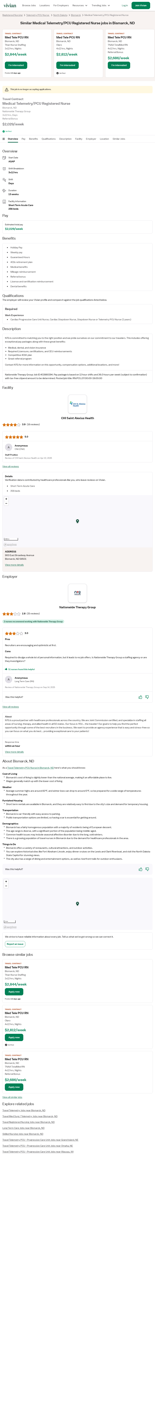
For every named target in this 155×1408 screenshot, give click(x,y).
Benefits (33, 138)
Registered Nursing (12, 15)
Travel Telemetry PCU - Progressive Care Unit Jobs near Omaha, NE (37, 1145)
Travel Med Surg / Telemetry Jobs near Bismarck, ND (30, 1116)
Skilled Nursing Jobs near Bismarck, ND (22, 1134)
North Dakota (60, 15)
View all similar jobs (12, 1097)
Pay (23, 138)
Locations (45, 5)
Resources (78, 5)
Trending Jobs (99, 5)
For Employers (61, 5)
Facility (78, 138)
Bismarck (76, 15)
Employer (91, 138)
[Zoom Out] (6, 503)
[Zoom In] (6, 499)
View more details (14, 564)
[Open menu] (4, 139)
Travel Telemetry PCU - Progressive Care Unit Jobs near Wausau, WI (38, 1151)
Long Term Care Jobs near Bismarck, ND (23, 1128)
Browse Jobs (29, 5)
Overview (13, 138)
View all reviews (10, 466)
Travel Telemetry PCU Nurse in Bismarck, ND (30, 767)
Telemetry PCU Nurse (38, 15)
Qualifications (49, 138)
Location (104, 138)
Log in (125, 5)
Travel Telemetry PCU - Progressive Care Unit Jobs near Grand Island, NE (40, 1139)
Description (65, 138)
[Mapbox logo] (10, 545)
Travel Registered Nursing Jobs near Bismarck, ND (28, 1122)
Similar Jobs (119, 138)
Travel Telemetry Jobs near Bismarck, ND (23, 1110)
